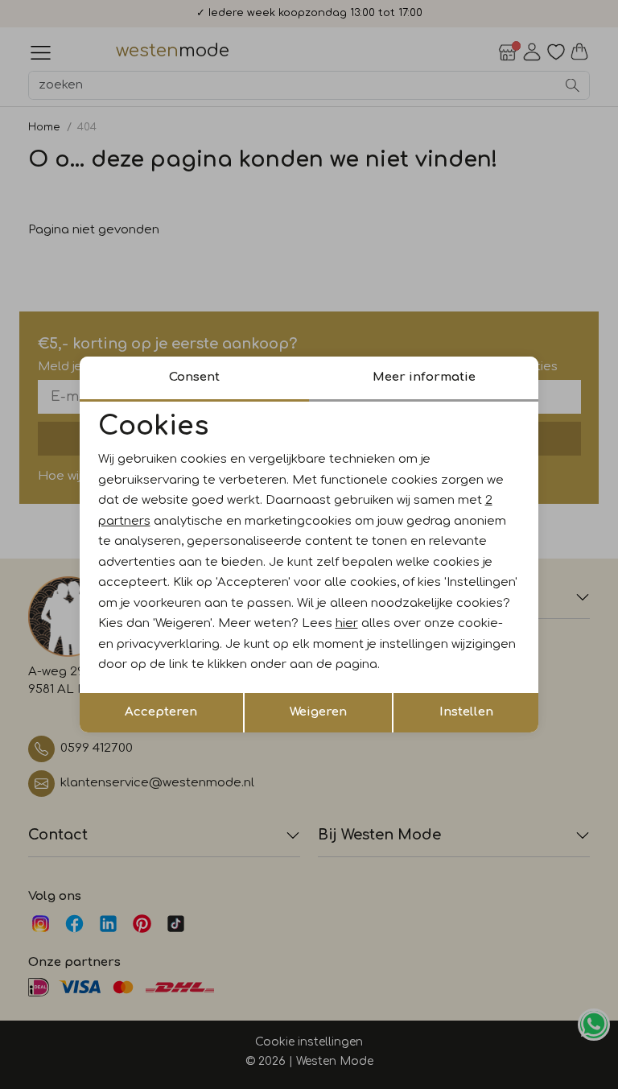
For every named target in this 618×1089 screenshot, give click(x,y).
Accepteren (161, 712)
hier (347, 623)
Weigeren (318, 712)
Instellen (466, 712)
